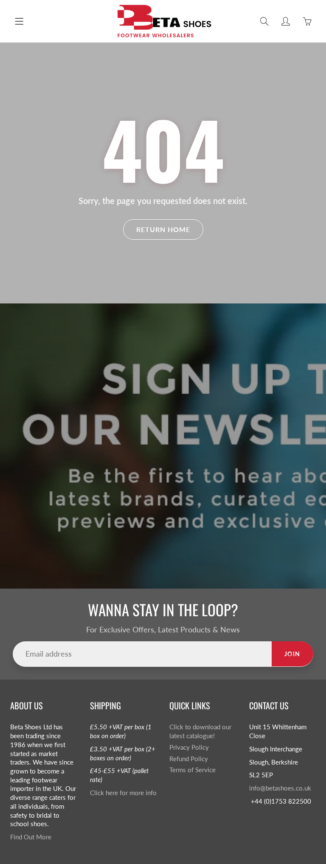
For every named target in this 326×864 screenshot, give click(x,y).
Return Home (163, 229)
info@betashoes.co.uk (280, 788)
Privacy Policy (189, 747)
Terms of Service (192, 769)
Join (292, 653)
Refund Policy (188, 758)
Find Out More (30, 837)
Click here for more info (123, 792)
